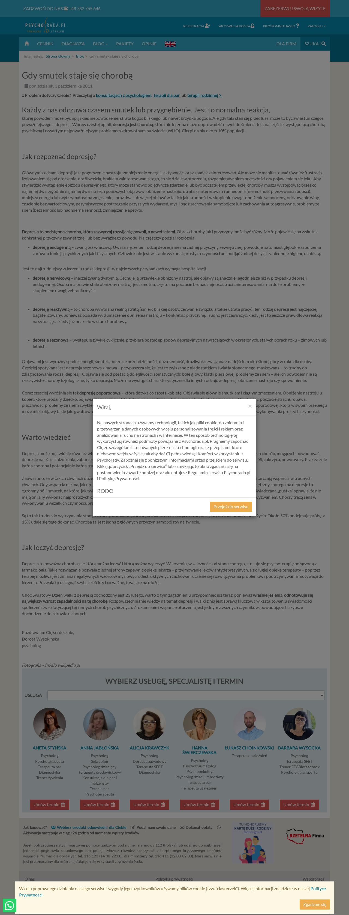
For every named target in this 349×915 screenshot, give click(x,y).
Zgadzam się (314, 904)
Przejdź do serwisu (230, 506)
